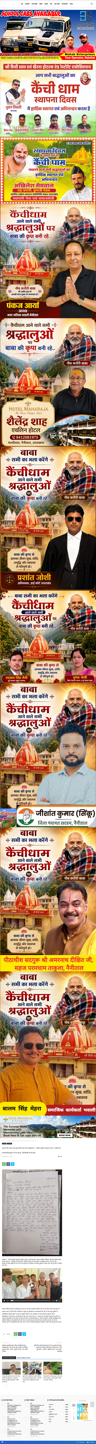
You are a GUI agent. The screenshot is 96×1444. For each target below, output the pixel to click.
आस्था (71, 4)
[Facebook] (8, 1164)
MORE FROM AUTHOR (23, 1358)
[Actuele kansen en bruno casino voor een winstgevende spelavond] (4, 1431)
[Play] (4, 1301)
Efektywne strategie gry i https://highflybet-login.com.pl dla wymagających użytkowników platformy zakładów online (14, 1408)
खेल (51, 4)
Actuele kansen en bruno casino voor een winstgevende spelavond (14, 1432)
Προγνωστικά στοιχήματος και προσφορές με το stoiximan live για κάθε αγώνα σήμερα (13, 1421)
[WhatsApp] (4, 1164)
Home (3, 1141)
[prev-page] (3, 1385)
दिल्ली (41, 4)
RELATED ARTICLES (9, 1358)
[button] (91, 4)
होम (22, 4)
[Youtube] (87, 1442)
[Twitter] (12, 1164)
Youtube (92, 1442)
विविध (8, 1403)
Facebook (81, 1442)
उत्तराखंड (27, 4)
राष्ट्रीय (46, 4)
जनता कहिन (34, 4)
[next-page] (6, 1385)
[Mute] (57, 1301)
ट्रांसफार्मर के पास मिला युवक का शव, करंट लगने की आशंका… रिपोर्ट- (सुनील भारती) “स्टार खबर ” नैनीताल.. (52, 1378)
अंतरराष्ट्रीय (65, 4)
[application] (32, 1285)
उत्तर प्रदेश (57, 4)
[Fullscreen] (60, 1301)
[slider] (31, 1300)
